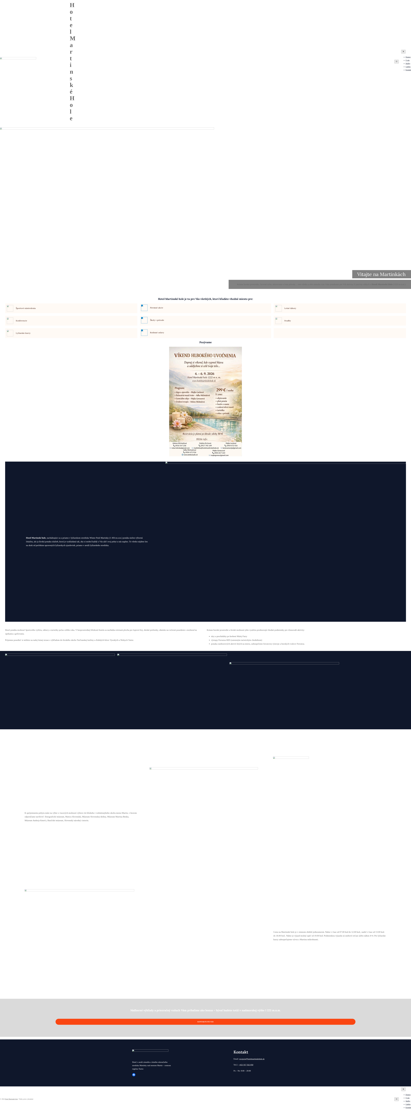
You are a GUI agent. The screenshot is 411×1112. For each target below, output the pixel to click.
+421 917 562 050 (246, 1065)
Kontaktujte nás (205, 1022)
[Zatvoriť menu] (403, 51)
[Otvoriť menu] (396, 61)
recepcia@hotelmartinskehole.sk (251, 1059)
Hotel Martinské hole (11, 1099)
